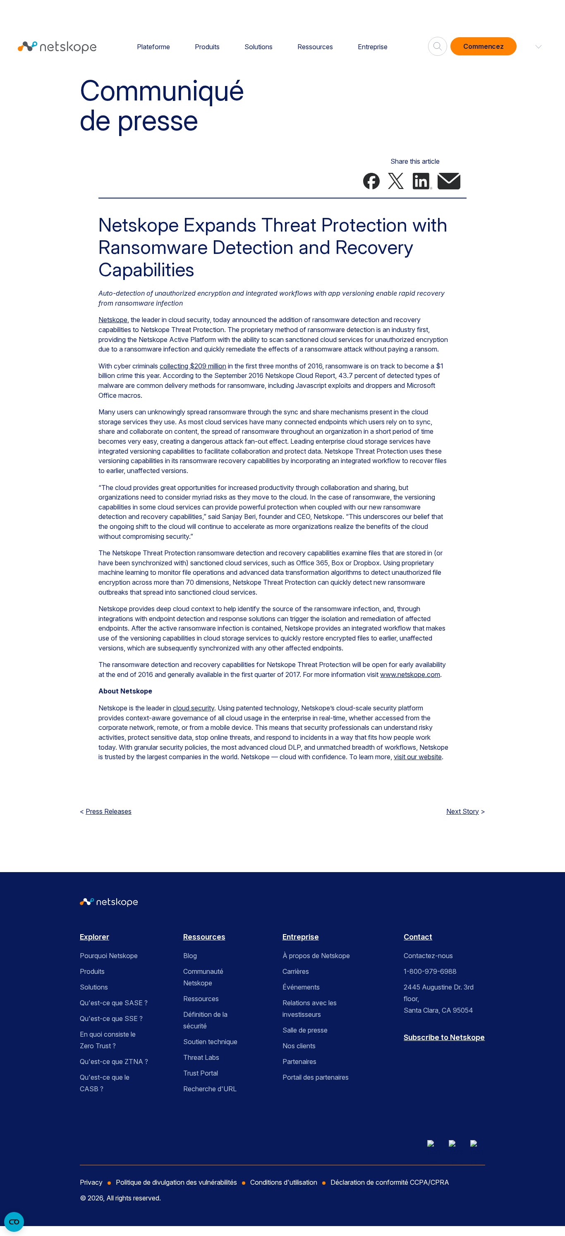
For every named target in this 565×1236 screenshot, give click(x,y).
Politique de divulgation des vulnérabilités (176, 1182)
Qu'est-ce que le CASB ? (104, 1083)
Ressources (315, 47)
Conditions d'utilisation (283, 1182)
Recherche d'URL (210, 1089)
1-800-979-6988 (430, 971)
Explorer (94, 936)
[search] (437, 43)
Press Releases (109, 811)
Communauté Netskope (203, 977)
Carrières (295, 971)
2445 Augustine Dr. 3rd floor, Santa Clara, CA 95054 (439, 998)
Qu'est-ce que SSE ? (111, 1018)
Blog (190, 956)
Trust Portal (200, 1073)
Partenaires (299, 1061)
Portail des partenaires (315, 1077)
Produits (207, 47)
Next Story (462, 811)
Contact (418, 936)
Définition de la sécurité (205, 1020)
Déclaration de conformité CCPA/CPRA (389, 1182)
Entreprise (373, 47)
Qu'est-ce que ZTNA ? (114, 1061)
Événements (301, 987)
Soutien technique (210, 1042)
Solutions (258, 47)
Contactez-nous (428, 956)
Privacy (91, 1182)
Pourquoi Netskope (109, 956)
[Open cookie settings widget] (14, 1222)
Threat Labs (201, 1057)
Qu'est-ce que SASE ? (114, 1003)
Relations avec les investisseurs (309, 1008)
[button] (533, 46)
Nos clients (299, 1046)
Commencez (483, 46)
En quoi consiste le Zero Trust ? (108, 1040)
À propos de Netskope (316, 956)
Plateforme (153, 47)
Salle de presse (305, 1030)
